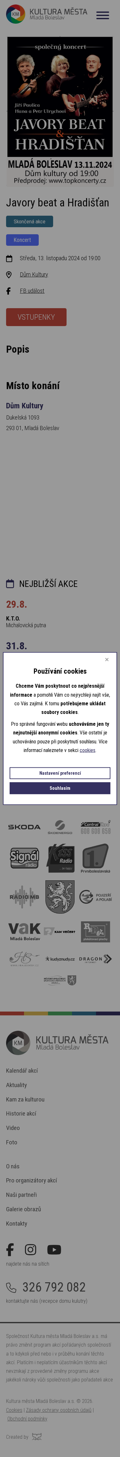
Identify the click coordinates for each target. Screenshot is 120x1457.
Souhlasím (60, 788)
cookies (87, 750)
